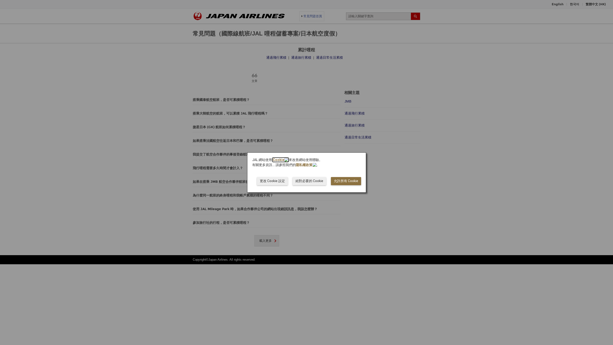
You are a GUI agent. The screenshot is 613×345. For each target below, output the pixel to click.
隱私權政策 (304, 165)
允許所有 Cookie (346, 181)
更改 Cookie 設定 (272, 181)
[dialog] (306, 172)
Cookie (278, 160)
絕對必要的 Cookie (309, 181)
